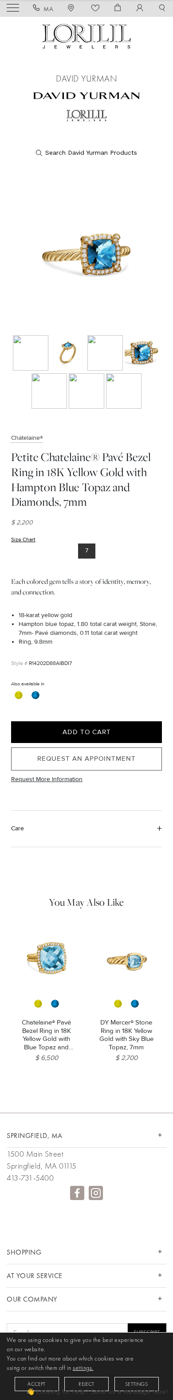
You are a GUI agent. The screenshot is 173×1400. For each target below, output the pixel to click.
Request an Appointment (86, 759)
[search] (86, 153)
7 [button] (86, 550)
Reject (86, 1384)
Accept (36, 1384)
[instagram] (96, 1193)
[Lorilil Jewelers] (86, 35)
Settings (136, 1384)
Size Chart (23, 539)
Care (17, 828)
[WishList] (95, 9)
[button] (162, 9)
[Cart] (117, 9)
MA (48, 9)
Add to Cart (87, 732)
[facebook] (77, 1193)
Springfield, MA (35, 1135)
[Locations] (72, 9)
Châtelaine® (27, 438)
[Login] (140, 9)
